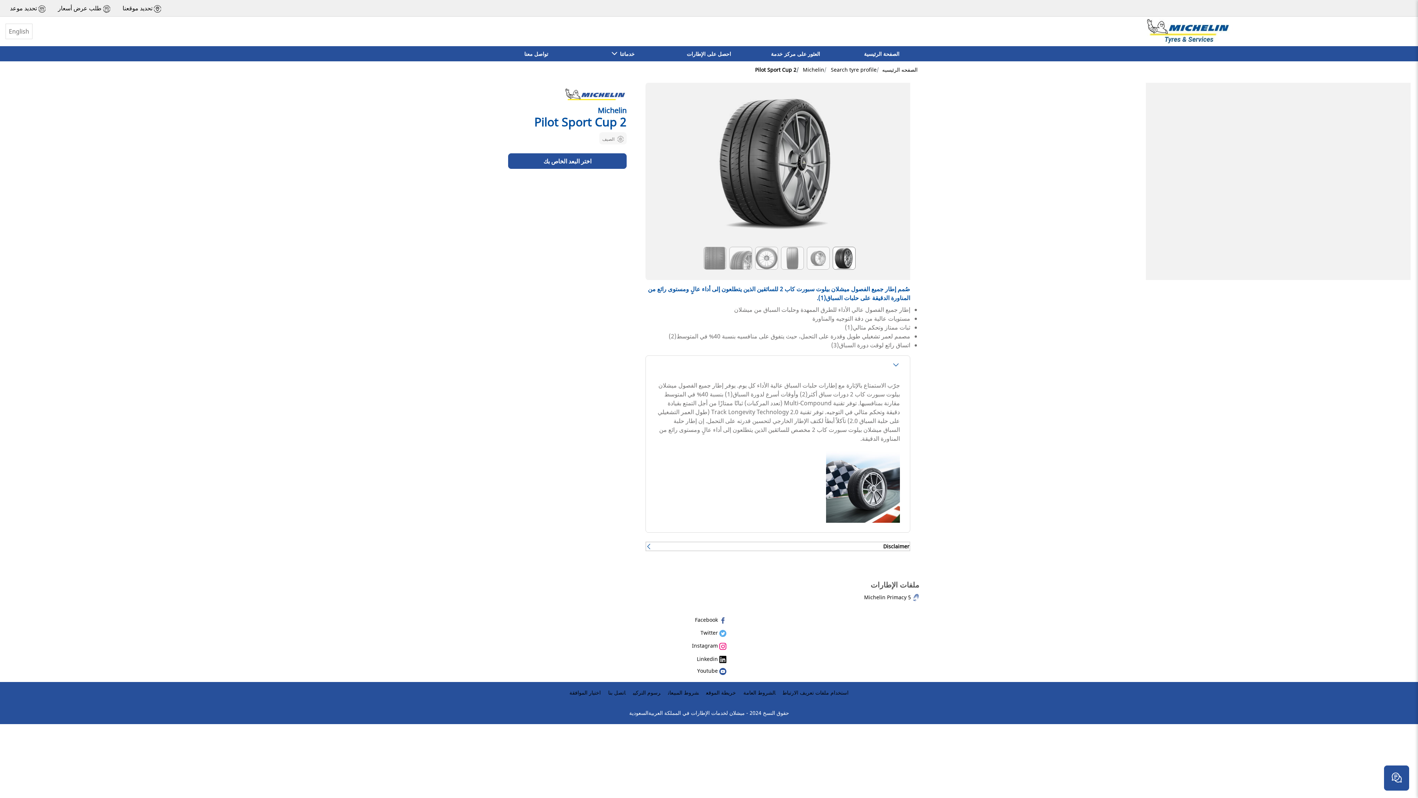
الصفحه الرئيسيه (900, 69)
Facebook (707, 619)
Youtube (708, 670)
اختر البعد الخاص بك (568, 161)
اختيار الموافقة (585, 692)
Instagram (705, 645)
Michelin (813, 69)
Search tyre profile (854, 69)
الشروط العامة (759, 692)
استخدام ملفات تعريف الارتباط (816, 692)
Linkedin (708, 658)
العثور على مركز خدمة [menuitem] (795, 53)
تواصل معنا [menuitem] (536, 53)
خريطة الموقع (721, 692)
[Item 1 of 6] (777, 167)
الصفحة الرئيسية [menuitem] (882, 53)
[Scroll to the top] (1398, 754)
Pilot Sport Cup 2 (776, 69)
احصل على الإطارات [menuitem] (709, 53)
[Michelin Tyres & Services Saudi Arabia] (1187, 31)
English (19, 31)
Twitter (710, 632)
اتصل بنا (617, 692)
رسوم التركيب (647, 692)
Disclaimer (896, 546)
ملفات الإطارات (895, 585)
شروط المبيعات (683, 692)
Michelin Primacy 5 (888, 597)
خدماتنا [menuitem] (626, 53)
